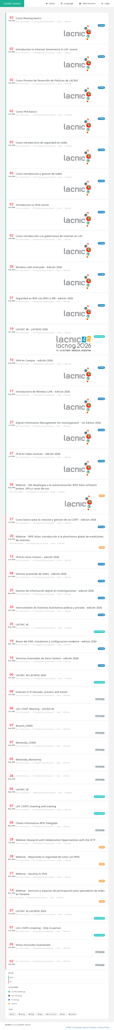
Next (11, 977)
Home (51, 3)
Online (14, 1003)
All (10, 981)
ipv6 (13, 1014)
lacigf (32, 1014)
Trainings (15, 999)
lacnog (22, 1014)
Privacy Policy (103, 1027)
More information (23, 21)
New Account (89, 3)
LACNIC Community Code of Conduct (81, 1027)
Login (107, 3)
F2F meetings (16, 995)
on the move (52, 1014)
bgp (40, 1014)
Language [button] (68, 3)
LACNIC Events (12, 3)
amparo (72, 1014)
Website (68, 21)
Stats (60, 21)
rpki (63, 1014)
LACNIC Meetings (18, 991)
